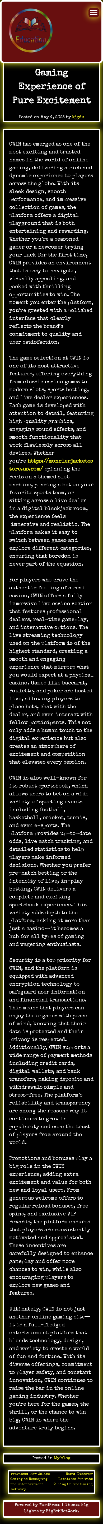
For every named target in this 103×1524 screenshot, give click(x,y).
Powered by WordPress (38, 1505)
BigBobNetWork (62, 1511)
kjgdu (78, 117)
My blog (62, 1458)
